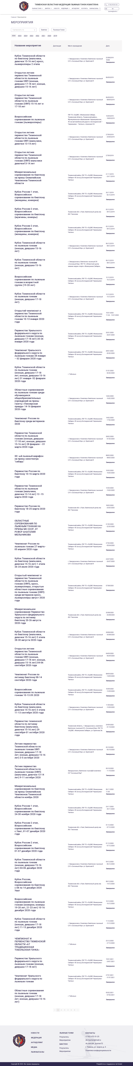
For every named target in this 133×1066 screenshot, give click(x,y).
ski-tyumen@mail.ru (112, 9)
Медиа (34, 1047)
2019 (55, 36)
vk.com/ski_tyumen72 (94, 1043)
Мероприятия (64, 1040)
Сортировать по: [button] (18, 30)
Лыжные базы (93, 8)
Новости (56, 8)
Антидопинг (75, 8)
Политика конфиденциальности (98, 1050)
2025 (19, 36)
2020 (49, 36)
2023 (31, 36)
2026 (13, 36)
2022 (37, 36)
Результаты (64, 1037)
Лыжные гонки (36, 8)
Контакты (84, 8)
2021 (43, 36)
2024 (25, 36)
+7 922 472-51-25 (112, 4)
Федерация (64, 8)
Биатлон (47, 8)
